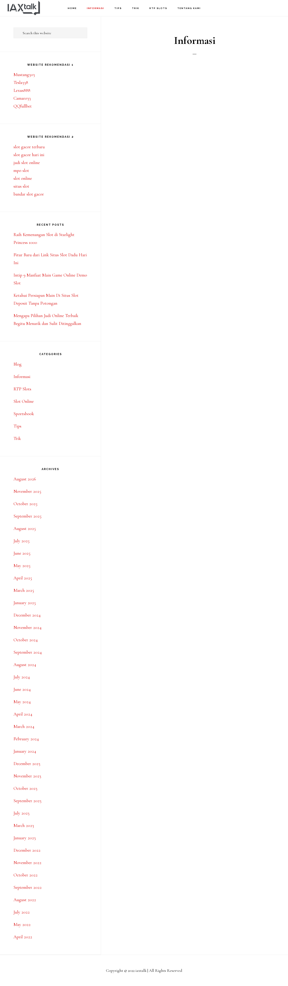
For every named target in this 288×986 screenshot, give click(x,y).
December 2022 (27, 850)
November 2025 (27, 491)
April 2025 (23, 578)
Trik (17, 438)
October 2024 (26, 640)
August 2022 (25, 900)
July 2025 (21, 541)
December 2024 (27, 615)
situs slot (21, 186)
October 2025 (25, 504)
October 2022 (26, 875)
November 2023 (27, 776)
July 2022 (22, 912)
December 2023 (27, 763)
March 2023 (24, 825)
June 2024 (22, 689)
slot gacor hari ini (29, 155)
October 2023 (25, 788)
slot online (23, 178)
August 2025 (25, 528)
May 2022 (22, 924)
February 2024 (26, 739)
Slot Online (24, 401)
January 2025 (25, 603)
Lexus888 (22, 90)
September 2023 (27, 801)
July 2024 (22, 677)
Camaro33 (22, 98)
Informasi (22, 376)
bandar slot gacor (29, 194)
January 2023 (25, 838)
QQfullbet (23, 106)
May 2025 (22, 565)
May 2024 (22, 702)
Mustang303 (24, 74)
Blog (18, 364)
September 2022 (28, 887)
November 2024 (28, 627)
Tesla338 (21, 82)
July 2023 (21, 813)
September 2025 (27, 516)
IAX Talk (29, 8)
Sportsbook (24, 413)
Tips (17, 426)
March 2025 (24, 590)
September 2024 (28, 652)
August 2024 (25, 664)
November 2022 (27, 862)
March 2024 (24, 726)
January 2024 (25, 751)
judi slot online (27, 162)
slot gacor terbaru (29, 147)
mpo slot (21, 170)
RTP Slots (22, 389)
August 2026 (25, 479)
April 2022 (23, 937)
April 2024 (23, 714)
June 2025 (22, 553)
